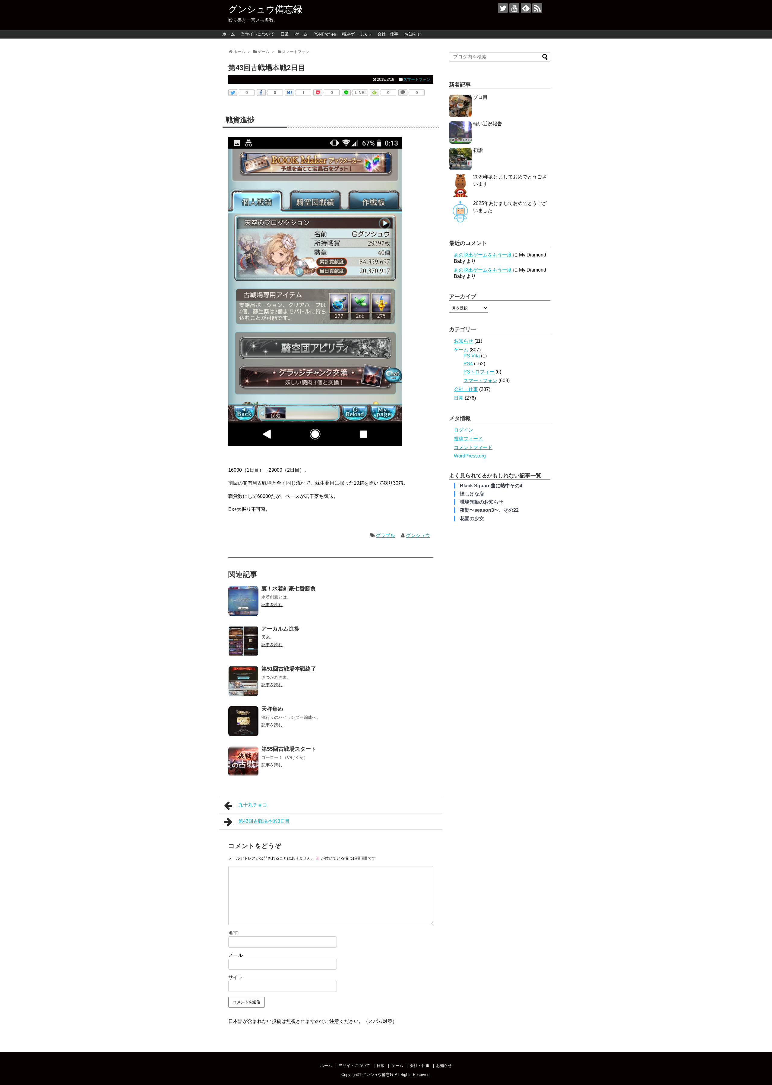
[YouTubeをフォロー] (514, 8)
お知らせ (412, 34)
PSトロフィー (479, 371)
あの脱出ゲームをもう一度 (483, 254)
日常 (284, 34)
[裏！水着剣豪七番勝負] (243, 601)
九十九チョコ (252, 804)
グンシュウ (418, 535)
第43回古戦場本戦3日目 (264, 821)
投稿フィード (468, 438)
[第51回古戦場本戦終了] (243, 681)
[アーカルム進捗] (243, 641)
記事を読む (272, 604)
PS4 (468, 363)
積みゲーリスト (357, 34)
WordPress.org (470, 455)
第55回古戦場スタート (288, 749)
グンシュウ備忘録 (265, 9)
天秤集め (272, 709)
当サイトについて (257, 34)
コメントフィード (473, 447)
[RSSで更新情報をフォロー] (537, 8)
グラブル (385, 535)
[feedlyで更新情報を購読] (526, 8)
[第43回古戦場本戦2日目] (289, 92)
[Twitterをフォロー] (503, 8)
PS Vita (472, 355)
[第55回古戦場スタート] (243, 761)
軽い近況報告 (487, 123)
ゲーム (301, 34)
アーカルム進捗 (280, 629)
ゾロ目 (480, 97)
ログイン (463, 429)
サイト (235, 977)
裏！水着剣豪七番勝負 (288, 589)
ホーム (228, 34)
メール (235, 955)
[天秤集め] (243, 721)
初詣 (478, 150)
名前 (233, 933)
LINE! (360, 92)
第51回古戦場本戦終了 (288, 669)
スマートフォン (417, 79)
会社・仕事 (387, 34)
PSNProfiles (324, 34)
